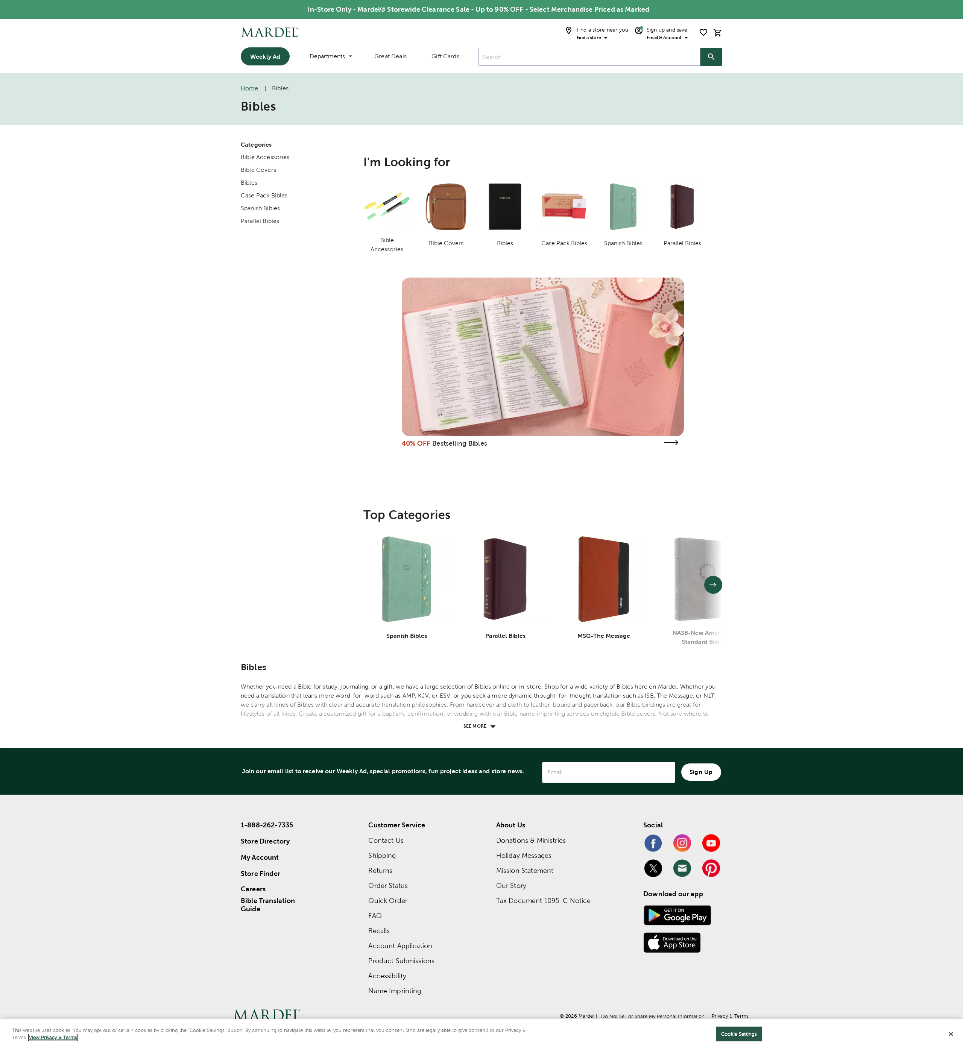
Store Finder (260, 873)
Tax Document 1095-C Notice (543, 900)
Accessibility (387, 976)
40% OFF (416, 443)
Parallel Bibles (260, 221)
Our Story (511, 885)
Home (249, 88)
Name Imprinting (394, 991)
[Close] (951, 1034)
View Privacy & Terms (53, 1037)
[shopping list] (703, 32)
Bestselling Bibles (459, 443)
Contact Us (386, 840)
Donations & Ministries (531, 840)
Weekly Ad (265, 56)
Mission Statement (525, 870)
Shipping (382, 855)
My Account (260, 857)
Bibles (249, 182)
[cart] (717, 32)
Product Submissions (401, 961)
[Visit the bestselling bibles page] (671, 442)
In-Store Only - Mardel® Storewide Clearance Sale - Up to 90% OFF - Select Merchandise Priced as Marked (478, 9)
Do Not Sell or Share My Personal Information (653, 1016)
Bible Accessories (265, 157)
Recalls (379, 931)
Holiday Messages (523, 855)
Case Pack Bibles (264, 195)
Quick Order (387, 900)
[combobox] (589, 57)
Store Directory (265, 841)
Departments (327, 56)
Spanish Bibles (260, 208)
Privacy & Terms (730, 1016)
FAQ (374, 916)
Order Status (388, 885)
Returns (380, 870)
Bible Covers (258, 170)
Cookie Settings (739, 1034)
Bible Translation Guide (268, 905)
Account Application (400, 946)
